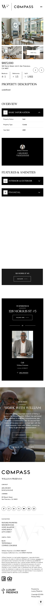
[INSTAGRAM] (9, 509)
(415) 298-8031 (23, 153)
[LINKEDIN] (14, 509)
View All (33, 52)
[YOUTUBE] (24, 509)
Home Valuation (8, 527)
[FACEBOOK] (4, 509)
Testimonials (7, 543)
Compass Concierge (9, 545)
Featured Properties (9, 523)
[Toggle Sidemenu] (41, 7)
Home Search (7, 529)
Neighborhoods (8, 525)
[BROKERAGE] (34, 509)
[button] (22, 435)
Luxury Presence (36, 591)
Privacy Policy (35, 596)
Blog (3, 541)
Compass (38, 559)
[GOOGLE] (29, 509)
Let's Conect (7, 532)
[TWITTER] (19, 509)
